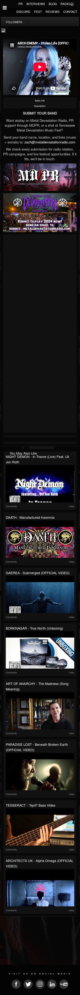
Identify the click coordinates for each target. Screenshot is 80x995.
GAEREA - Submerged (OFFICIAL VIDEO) (38, 572)
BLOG (53, 4)
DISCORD (23, 12)
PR (20, 4)
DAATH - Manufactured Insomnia (30, 517)
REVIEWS (53, 12)
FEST (38, 12)
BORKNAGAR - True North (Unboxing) (34, 628)
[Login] (72, 4)
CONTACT (70, 12)
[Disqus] (39, 285)
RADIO (65, 4)
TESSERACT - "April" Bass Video (30, 805)
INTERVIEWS (35, 4)
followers (14, 22)
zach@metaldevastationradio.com (49, 142)
